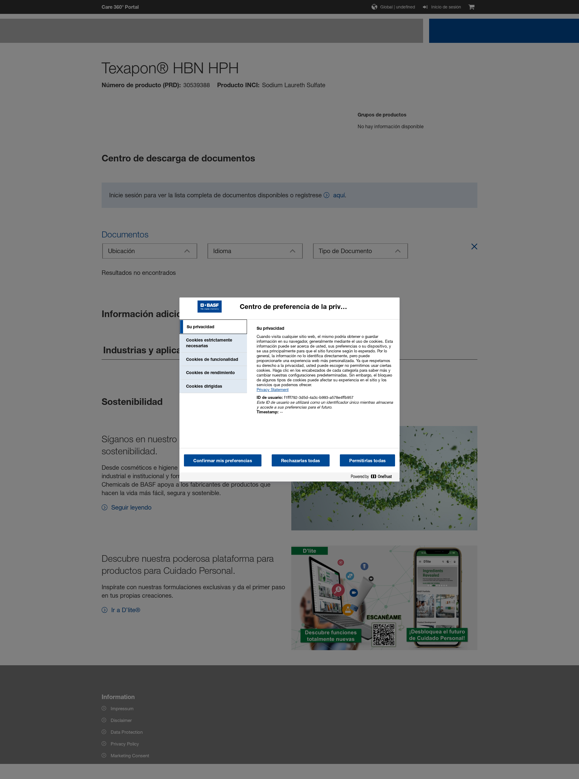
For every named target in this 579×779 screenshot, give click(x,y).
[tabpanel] (325, 373)
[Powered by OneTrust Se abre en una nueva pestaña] (374, 478)
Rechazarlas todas (300, 460)
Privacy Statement (273, 389)
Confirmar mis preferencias (222, 460)
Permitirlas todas (367, 460)
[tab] (213, 326)
